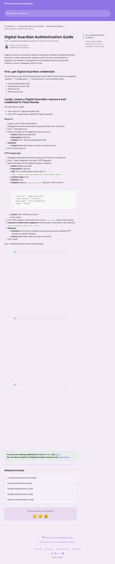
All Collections (9, 26)
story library (64, 457)
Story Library (49, 549)
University (37, 549)
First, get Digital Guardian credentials (95, 36)
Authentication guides (54, 26)
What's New (76, 549)
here (57, 454)
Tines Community (63, 549)
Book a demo (57, 557)
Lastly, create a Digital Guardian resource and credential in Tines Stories (95, 44)
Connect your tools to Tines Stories (31, 26)
